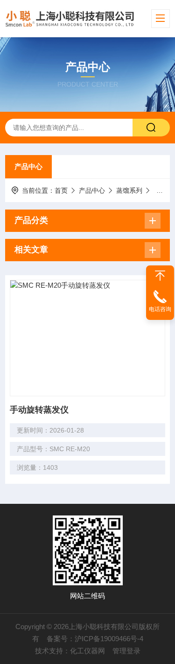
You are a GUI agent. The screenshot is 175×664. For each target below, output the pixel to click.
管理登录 (126, 651)
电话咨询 (160, 309)
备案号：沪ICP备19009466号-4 (95, 639)
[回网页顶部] (160, 275)
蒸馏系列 (129, 190)
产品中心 (28, 166)
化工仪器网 (87, 651)
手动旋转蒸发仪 (39, 409)
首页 (61, 190)
